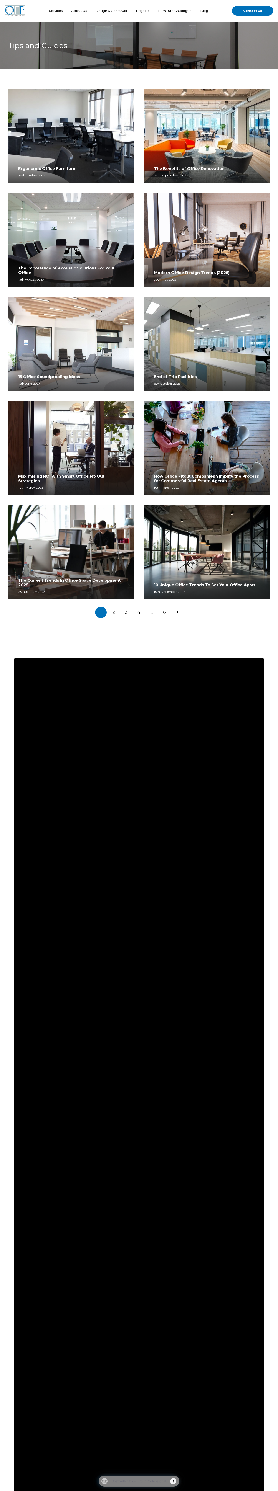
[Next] (177, 612)
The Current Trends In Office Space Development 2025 (69, 583)
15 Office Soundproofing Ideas (49, 376)
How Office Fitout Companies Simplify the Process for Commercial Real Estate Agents (206, 478)
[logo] (15, 10)
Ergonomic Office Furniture (46, 168)
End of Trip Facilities (175, 376)
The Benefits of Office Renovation (189, 168)
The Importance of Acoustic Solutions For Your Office (66, 270)
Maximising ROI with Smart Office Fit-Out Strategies (61, 478)
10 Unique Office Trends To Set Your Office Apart (204, 585)
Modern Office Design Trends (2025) (192, 272)
